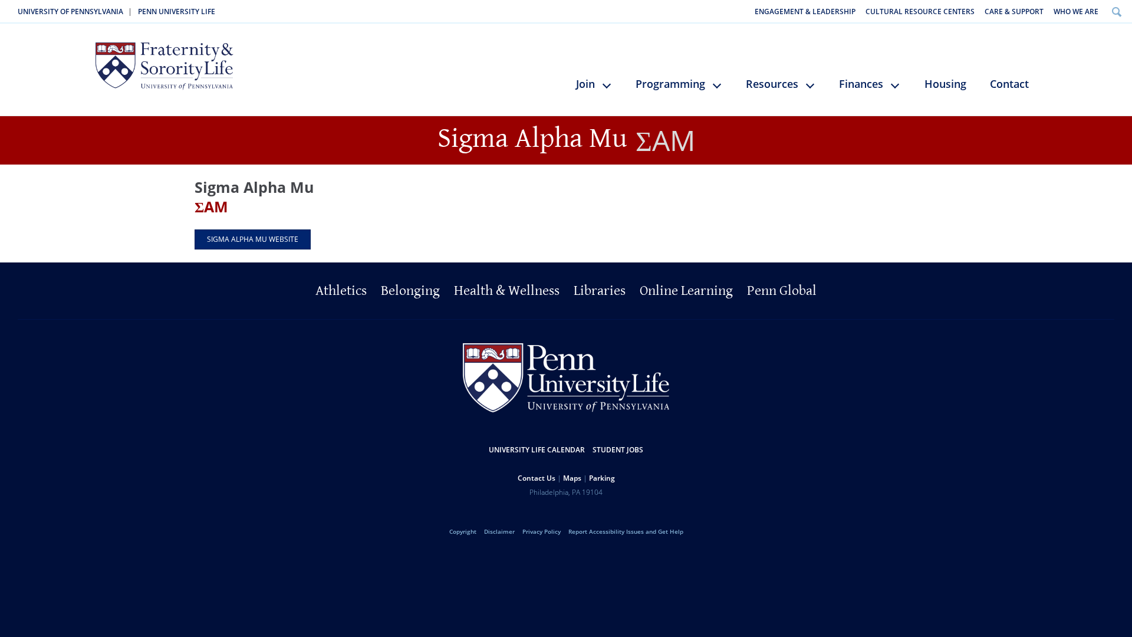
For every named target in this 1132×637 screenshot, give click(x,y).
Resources (772, 84)
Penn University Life (176, 11)
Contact (1009, 84)
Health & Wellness (507, 291)
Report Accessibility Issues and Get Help (625, 531)
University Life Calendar (537, 450)
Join (585, 84)
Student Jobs (618, 450)
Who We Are (1076, 11)
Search (1116, 11)
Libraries (600, 291)
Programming (670, 84)
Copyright (462, 531)
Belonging (410, 291)
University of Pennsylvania (70, 11)
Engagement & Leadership (805, 11)
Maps (572, 478)
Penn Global (782, 291)
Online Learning (686, 291)
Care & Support (1014, 11)
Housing (945, 84)
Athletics (341, 291)
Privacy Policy (541, 531)
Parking (602, 478)
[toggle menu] (612, 90)
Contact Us (536, 478)
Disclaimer (499, 531)
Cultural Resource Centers (920, 11)
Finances (861, 84)
